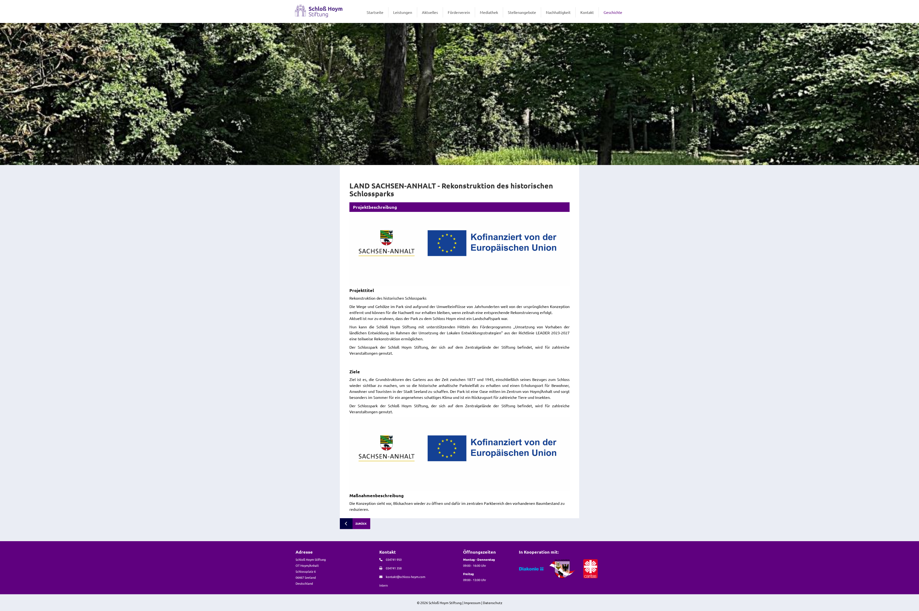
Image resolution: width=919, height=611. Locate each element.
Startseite (375, 12)
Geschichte (613, 12)
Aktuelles (430, 12)
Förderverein (459, 12)
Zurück (361, 523)
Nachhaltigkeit (558, 12)
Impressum (472, 602)
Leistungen (402, 12)
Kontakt (587, 12)
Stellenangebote (522, 12)
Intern (383, 585)
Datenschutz (492, 602)
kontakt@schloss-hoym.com (405, 577)
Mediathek (489, 12)
